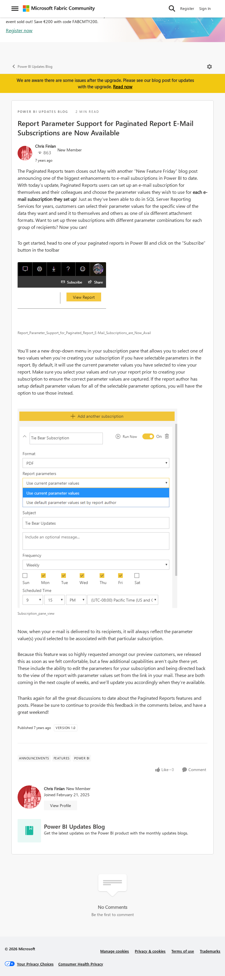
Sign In (205, 8)
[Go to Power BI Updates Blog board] (29, 830)
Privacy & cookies (150, 951)
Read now (122, 86)
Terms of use (182, 951)
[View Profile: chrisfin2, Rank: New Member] (25, 153)
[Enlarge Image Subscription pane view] (112, 506)
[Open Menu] (209, 67)
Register (187, 8)
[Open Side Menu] (14, 8)
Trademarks (210, 951)
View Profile (60, 805)
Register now (19, 30)
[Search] (171, 8)
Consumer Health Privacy (80, 963)
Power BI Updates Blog (35, 66)
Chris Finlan (45, 146)
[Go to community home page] (59, 8)
